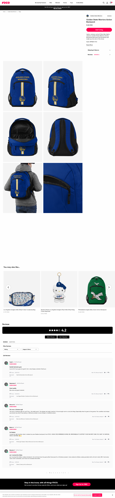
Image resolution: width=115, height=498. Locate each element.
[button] (12, 372)
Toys (71, 2)
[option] (57, 8)
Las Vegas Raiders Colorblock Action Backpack (27, 396)
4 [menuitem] (55, 473)
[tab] (51, 337)
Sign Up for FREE (81, 484)
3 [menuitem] (53, 473)
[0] (110, 3)
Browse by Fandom (40, 2)
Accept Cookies (97, 495)
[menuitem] (40, 2)
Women (57, 2)
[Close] (112, 495)
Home (65, 2)
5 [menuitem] (57, 473)
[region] (57, 495)
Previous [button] (8, 287)
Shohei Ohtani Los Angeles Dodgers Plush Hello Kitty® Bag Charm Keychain (58, 310)
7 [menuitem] (61, 473)
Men (51, 2)
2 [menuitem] (51, 473)
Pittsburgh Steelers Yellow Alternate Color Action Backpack (30, 441)
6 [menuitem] (59, 473)
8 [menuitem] (63, 473)
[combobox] (11, 349)
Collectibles (79, 2)
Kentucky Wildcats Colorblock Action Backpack (27, 419)
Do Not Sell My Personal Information (82, 495)
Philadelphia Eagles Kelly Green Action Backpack (92, 309)
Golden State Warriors (96, 15)
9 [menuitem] (65, 473)
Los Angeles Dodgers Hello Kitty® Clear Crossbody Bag (19, 309)
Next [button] (109, 287)
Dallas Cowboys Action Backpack (24, 464)
